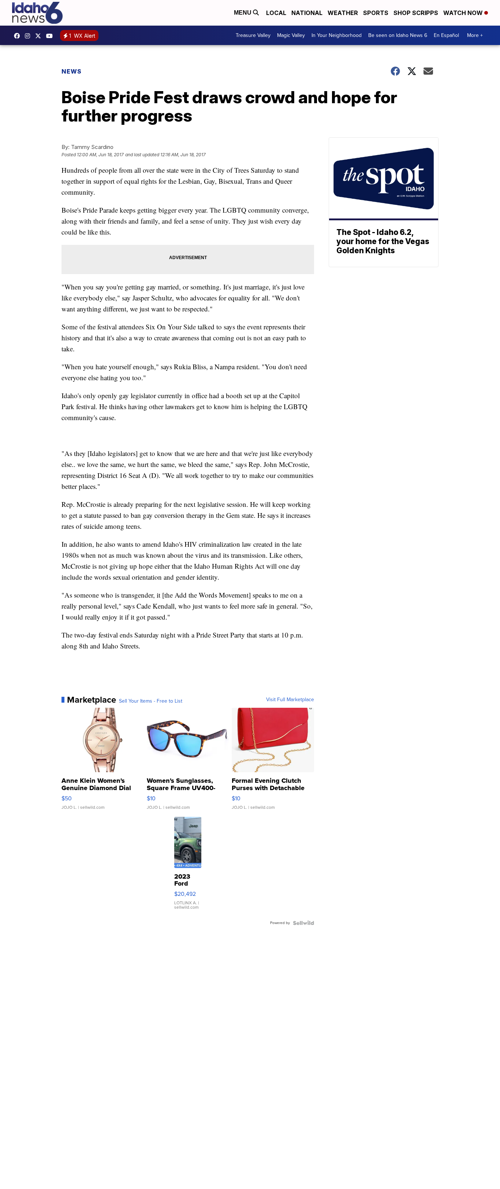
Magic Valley (291, 35)
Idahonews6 (18, 36)
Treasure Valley (253, 35)
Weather (343, 12)
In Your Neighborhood (336, 35)
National (306, 12)
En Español (446, 35)
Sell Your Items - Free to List (150, 701)
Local (276, 12)
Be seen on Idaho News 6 (397, 35)
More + (475, 35)
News (71, 71)
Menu (243, 13)
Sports (375, 12)
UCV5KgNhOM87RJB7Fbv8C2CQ (51, 36)
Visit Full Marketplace (290, 699)
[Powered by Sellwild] (303, 923)
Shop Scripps (415, 12)
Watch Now (463, 12)
